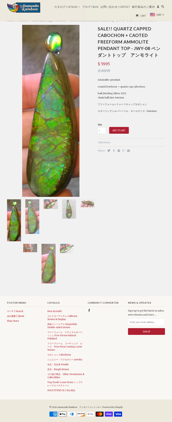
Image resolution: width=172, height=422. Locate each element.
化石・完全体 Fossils (58, 364)
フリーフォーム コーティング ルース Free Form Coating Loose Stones (64, 346)
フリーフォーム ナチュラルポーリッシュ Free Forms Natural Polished (64, 335)
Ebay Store (13, 321)
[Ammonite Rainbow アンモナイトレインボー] (25, 8)
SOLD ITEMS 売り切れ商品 (61, 390)
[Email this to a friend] (127, 150)
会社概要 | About (15, 316)
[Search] (162, 7)
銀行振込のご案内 (143, 6)
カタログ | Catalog (67, 6)
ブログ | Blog (90, 6)
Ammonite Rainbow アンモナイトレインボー (79, 407)
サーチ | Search (15, 311)
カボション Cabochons (59, 354)
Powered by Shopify (112, 407)
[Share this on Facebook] (113, 150)
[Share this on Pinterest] (118, 150)
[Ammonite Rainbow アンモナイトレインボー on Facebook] (89, 310)
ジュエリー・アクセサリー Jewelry (64, 359)
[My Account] (158, 7)
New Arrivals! (54, 311)
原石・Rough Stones (58, 369)
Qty (100, 124)
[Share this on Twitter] (108, 150)
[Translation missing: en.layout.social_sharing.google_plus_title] (123, 150)
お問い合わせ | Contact (115, 6)
